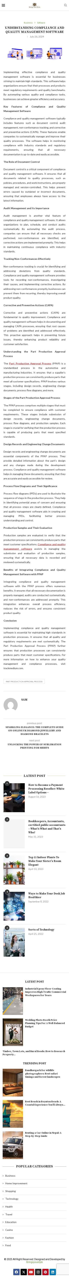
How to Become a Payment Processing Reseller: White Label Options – (46, 788)
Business (10, 1175)
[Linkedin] (53, 1272)
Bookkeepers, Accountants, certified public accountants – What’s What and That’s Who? (46, 827)
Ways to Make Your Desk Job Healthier (46, 895)
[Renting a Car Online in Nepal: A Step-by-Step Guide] (13, 1145)
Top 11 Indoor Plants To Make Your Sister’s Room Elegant (44, 861)
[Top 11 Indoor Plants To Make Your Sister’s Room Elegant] (14, 870)
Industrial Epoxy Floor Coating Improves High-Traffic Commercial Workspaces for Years (45, 992)
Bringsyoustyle (34, 1262)
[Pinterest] (45, 1272)
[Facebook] (16, 1272)
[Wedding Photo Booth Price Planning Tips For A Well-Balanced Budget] (13, 1032)
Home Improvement (16, 1183)
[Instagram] (38, 1272)
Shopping (10, 1191)
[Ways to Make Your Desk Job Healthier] (14, 906)
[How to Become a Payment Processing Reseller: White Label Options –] (14, 797)
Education (10, 1222)
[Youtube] (31, 1272)
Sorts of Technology (41, 929)
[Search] (65, 5)
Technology (11, 1198)
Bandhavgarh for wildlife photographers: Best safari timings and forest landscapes (42, 1073)
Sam (24, 699)
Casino (9, 1229)
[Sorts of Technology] (14, 942)
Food (8, 1245)
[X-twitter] (24, 1272)
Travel (8, 1214)
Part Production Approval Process (24, 681)
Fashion (9, 1237)
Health (9, 1206)
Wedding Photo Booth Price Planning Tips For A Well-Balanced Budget (45, 1023)
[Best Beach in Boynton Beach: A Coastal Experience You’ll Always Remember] (13, 1114)
